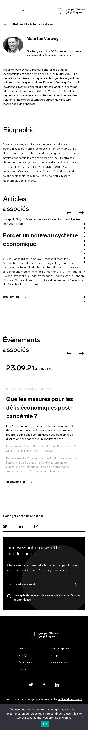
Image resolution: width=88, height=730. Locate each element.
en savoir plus (16, 482)
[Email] (36, 526)
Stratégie (23, 655)
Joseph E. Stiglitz (14, 219)
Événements (25, 662)
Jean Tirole (16, 223)
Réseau (22, 648)
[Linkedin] (21, 526)
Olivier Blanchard (59, 219)
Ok (45, 724)
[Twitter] (5, 526)
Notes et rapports (60, 648)
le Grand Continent (70, 699)
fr (22, 10)
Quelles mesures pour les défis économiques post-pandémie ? (39, 408)
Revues (22, 669)
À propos (55, 655)
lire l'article (11, 297)
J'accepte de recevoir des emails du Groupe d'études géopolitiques (47, 597)
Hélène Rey (54, 446)
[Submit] (75, 584)
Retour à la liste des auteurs (33, 24)
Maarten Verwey (36, 219)
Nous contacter (59, 663)
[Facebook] (44, 684)
